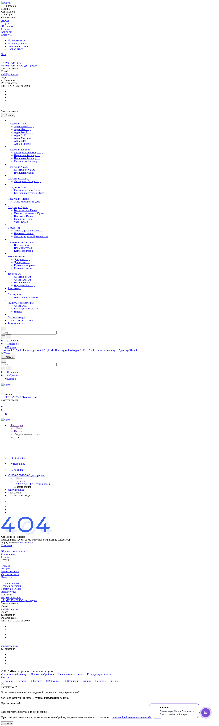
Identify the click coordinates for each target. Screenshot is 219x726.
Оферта (5, 677)
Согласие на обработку (13, 674)
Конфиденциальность (99, 674)
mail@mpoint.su (9, 74)
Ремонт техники (10, 571)
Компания (6, 545)
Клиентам (6, 577)
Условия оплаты (16, 40)
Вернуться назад (10, 542)
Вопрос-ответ (15, 49)
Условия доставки (17, 43)
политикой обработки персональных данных (136, 717)
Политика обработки (42, 674)
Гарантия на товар (18, 46)
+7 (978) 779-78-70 (11, 62)
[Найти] (8, 336)
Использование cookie (70, 674)
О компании (8, 554)
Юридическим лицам (13, 551)
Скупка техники (10, 574)
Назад (18, 428)
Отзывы (5, 557)
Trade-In (5, 565)
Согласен (7, 723)
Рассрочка (6, 568)
